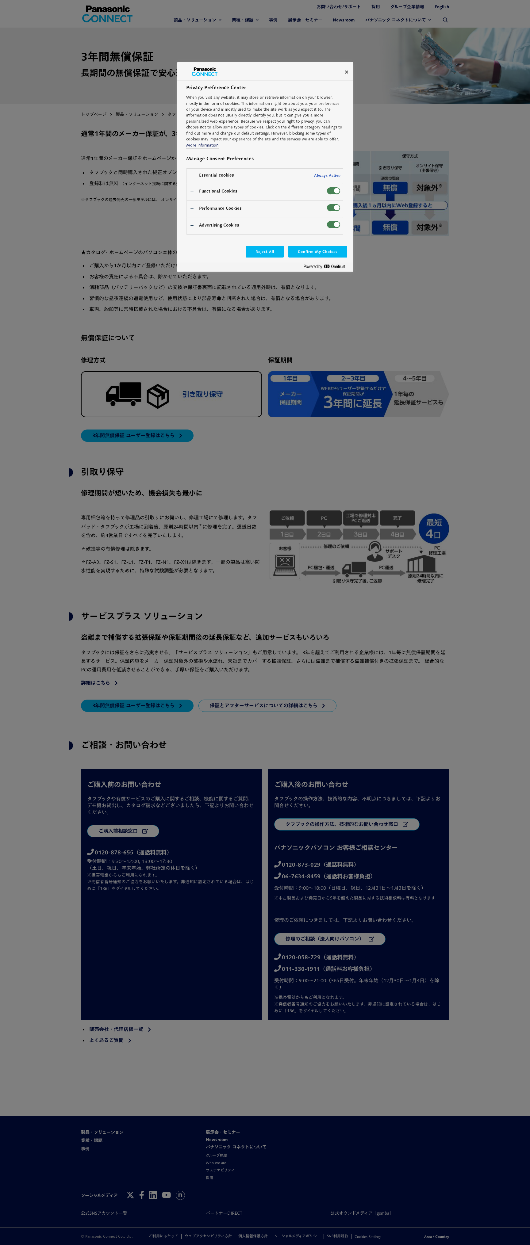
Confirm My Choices (317, 251)
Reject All (265, 251)
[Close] (346, 72)
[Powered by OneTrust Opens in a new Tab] (327, 268)
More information (202, 145)
